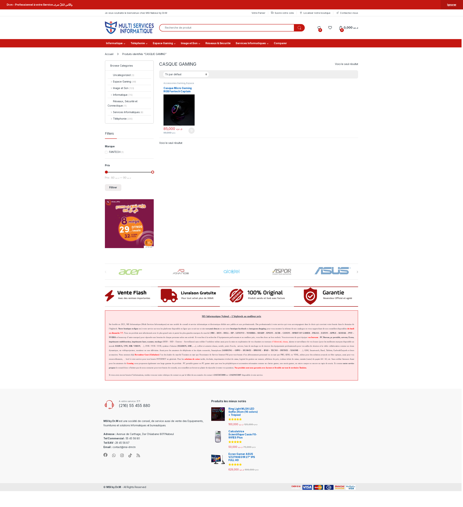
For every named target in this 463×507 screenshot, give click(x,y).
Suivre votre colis (284, 12)
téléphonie (187, 350)
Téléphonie (138, 43)
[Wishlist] (330, 27)
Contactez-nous (349, 12)
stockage (158, 342)
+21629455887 (235, 375)
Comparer (280, 43)
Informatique (114, 43)
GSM (306, 350)
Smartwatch (314, 350)
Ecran (351, 337)
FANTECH (114, 151)
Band (322, 350)
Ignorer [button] (451, 4)
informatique (202, 324)
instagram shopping (257, 329)
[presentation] (357, 272)
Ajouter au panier (190, 131)
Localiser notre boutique (317, 12)
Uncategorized (123, 75)
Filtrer (113, 187)
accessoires (113, 355)
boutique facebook (238, 329)
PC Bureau (324, 337)
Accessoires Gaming (174, 83)
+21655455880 (219, 375)
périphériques (230, 363)
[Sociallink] (105, 455)
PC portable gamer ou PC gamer (196, 363)
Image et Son (189, 43)
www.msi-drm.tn (212, 329)
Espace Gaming (163, 43)
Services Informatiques (251, 43)
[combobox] (226, 27)
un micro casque (302, 363)
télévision (155, 350)
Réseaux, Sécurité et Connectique (122, 103)
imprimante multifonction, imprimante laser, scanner (131, 342)
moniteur (140, 350)
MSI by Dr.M (113, 487)
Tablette (329, 350)
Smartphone (216, 350)
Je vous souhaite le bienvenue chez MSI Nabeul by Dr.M (136, 12)
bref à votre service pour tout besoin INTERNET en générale (151, 359)
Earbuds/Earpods (340, 350)
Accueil (109, 54)
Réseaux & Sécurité (217, 43)
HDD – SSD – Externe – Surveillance (178, 342)
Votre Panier (258, 12)
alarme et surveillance (298, 342)
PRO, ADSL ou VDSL (290, 355)
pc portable (335, 337)
